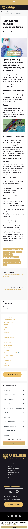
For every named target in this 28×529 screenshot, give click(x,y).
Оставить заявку (12, 374)
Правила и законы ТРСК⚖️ (11, 353)
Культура (6, 332)
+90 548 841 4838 (11, 496)
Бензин (14, 249)
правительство (8, 260)
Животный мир (8, 322)
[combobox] (14, 390)
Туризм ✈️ (7, 363)
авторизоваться (14, 308)
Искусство (7, 330)
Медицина (7, 335)
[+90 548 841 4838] (5, 496)
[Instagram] (7, 515)
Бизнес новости (8, 317)
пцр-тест (16, 260)
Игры (5, 327)
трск (5, 265)
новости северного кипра (11, 257)
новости (18, 252)
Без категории (12, 11)
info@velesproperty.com (13, 499)
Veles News (7, 249)
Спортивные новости (10, 358)
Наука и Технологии (10, 340)
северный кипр (8, 262)
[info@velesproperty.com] (5, 499)
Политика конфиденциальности (14, 520)
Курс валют (11, 252)
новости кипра (8, 254)
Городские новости (9, 319)
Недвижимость (8, 342)
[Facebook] (16, 515)
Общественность (9, 347)
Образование (8, 345)
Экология (6, 365)
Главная (5, 11)
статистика (17, 262)
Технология (7, 360)
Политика (6, 350)
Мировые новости (9, 337)
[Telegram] (17, 491)
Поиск (14, 443)
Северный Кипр (8, 355)
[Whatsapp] (11, 491)
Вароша (20, 249)
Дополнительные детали (14, 439)
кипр (5, 252)
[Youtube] (11, 515)
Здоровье (6, 324)
